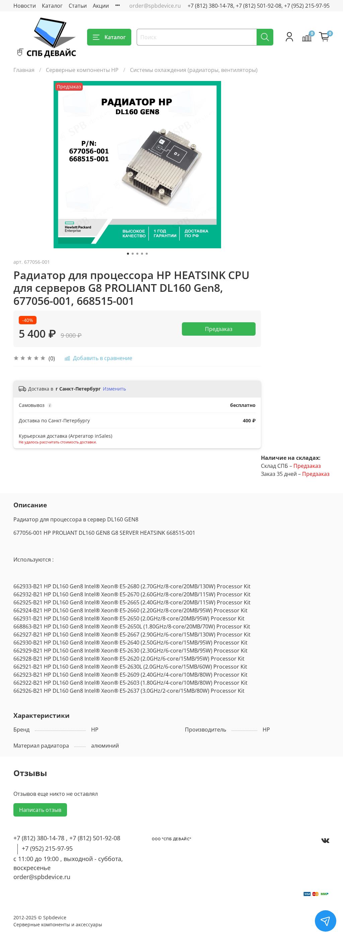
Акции (101, 5)
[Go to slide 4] (142, 254)
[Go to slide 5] (147, 254)
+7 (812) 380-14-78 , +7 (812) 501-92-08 (66, 838)
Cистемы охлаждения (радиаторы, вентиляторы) (194, 70)
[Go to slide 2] (133, 254)
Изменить (114, 389)
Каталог (52, 5)
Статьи (78, 5)
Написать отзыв (40, 810)
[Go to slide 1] (128, 254)
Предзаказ (218, 329)
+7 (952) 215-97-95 (47, 848)
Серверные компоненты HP (82, 70)
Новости (24, 5)
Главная (24, 70)
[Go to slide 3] (137, 254)
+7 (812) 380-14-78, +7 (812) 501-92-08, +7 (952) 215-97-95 (259, 5)
